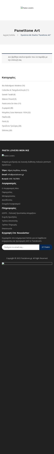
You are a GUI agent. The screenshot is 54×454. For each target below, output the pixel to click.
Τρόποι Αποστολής (10, 221)
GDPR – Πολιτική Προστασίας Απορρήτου (19, 213)
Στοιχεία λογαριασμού (11, 204)
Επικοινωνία (7, 228)
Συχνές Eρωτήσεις (9, 217)
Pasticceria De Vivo (9, 103)
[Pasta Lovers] (27, 8)
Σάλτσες (5, 130)
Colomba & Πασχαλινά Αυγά (13, 90)
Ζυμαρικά (6, 108)
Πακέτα (5, 117)
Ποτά (4, 121)
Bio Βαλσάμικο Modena (11, 85)
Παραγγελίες (7, 192)
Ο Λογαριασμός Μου (10, 188)
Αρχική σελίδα (9, 35)
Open (6, 4)
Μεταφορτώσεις (8, 196)
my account (23, 12)
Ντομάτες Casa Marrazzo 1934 (14, 112)
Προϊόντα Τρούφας (10, 126)
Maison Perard (8, 99)
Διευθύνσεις (7, 200)
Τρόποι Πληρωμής (9, 224)
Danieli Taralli (7, 94)
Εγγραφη (46, 247)
